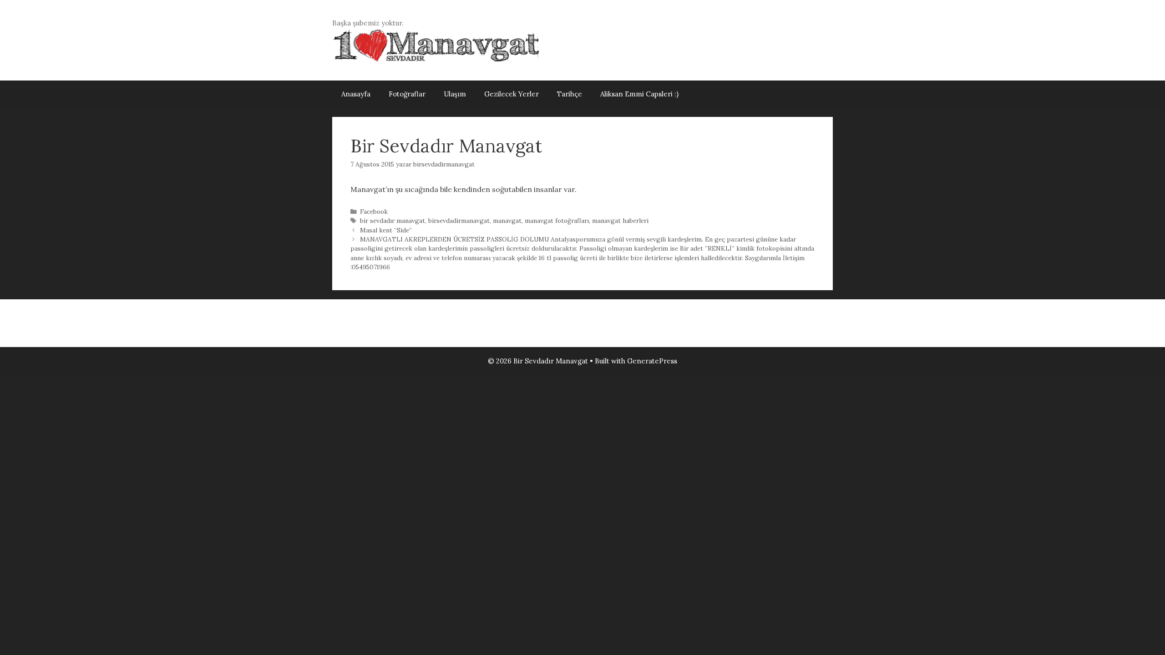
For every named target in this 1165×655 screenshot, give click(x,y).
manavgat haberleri (620, 221)
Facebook (374, 211)
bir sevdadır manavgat (392, 221)
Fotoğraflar (407, 94)
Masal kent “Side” (386, 230)
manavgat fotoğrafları (557, 221)
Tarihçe (569, 94)
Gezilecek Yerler (511, 94)
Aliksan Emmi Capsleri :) (639, 94)
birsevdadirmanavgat (459, 221)
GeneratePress (652, 361)
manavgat (507, 221)
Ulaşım (455, 94)
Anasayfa (355, 94)
